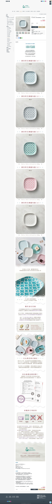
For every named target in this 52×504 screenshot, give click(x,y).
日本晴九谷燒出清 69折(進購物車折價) (10, 25)
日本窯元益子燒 (8, 40)
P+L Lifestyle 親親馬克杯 (9, 42)
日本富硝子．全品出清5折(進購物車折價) (10, 23)
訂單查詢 (10, 496)
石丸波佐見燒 (8, 37)
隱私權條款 (17, 496)
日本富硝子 (8, 41)
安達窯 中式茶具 (8, 43)
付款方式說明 (13, 496)
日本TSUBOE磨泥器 (9, 28)
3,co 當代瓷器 (8, 44)
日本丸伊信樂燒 (8, 34)
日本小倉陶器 (8, 35)
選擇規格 (32, 23)
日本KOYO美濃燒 (8, 32)
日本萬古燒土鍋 (8, 39)
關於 (6, 496)
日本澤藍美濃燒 (8, 36)
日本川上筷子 (8, 29)
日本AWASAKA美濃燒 (9, 31)
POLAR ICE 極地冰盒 (9, 30)
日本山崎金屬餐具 (8, 27)
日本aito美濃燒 (8, 33)
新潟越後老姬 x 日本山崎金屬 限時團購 (10, 18)
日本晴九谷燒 (8, 38)
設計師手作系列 (8, 45)
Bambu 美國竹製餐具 (9, 46)
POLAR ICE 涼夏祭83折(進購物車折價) (10, 19)
